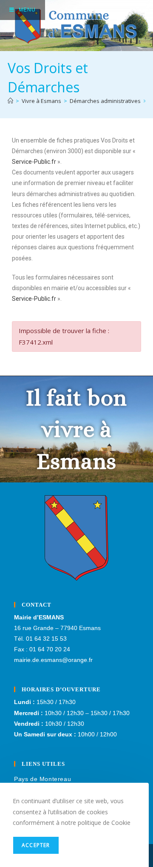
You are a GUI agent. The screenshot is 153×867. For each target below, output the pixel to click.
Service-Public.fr (34, 161)
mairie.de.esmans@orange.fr (53, 659)
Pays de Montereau (42, 779)
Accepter (36, 845)
